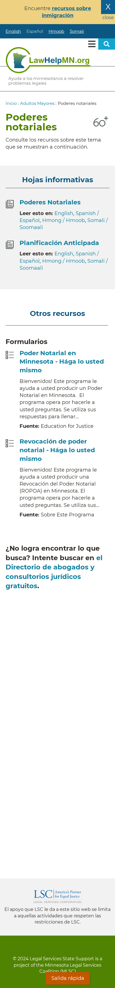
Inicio (11, 103)
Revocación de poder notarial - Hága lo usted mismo (57, 450)
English (13, 31)
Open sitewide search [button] (106, 44)
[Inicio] (48, 60)
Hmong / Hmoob (63, 220)
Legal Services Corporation (57, 896)
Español (35, 31)
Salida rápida (67, 978)
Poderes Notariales (50, 202)
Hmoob (56, 31)
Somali (77, 31)
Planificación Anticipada (59, 243)
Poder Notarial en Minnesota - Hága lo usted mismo (62, 361)
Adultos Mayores (37, 103)
